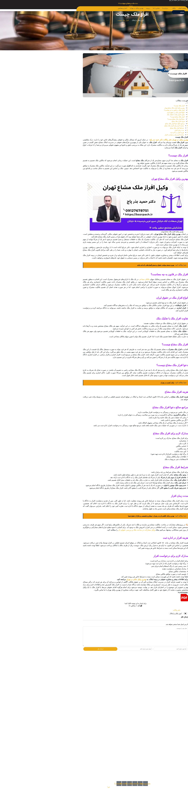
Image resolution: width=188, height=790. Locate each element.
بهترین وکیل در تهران (136, 8)
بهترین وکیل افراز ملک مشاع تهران (174, 108)
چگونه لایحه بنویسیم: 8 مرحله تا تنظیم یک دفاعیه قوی (169, 686)
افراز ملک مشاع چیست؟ (177, 117)
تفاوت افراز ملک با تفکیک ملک (176, 114)
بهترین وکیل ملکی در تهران (136, 579)
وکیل (173, 8)
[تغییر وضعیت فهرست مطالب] (186, 103)
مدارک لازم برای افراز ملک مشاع (174, 125)
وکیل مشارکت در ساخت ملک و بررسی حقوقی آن (136, 530)
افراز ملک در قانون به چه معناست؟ (174, 110)
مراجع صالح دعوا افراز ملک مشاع (175, 123)
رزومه (148, 8)
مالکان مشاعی (144, 279)
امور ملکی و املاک (138, 20)
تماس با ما (156, 8)
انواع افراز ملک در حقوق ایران (176, 112)
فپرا (108, 787)
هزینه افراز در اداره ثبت (177, 132)
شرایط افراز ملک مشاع (177, 128)
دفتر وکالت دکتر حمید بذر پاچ (161, 140)
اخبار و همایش (122, 8)
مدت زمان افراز (179, 130)
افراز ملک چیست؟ (179, 105)
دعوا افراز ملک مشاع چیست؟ (176, 119)
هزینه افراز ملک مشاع (178, 121)
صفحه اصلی (182, 8)
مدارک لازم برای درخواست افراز (174, 134)
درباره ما (165, 8)
